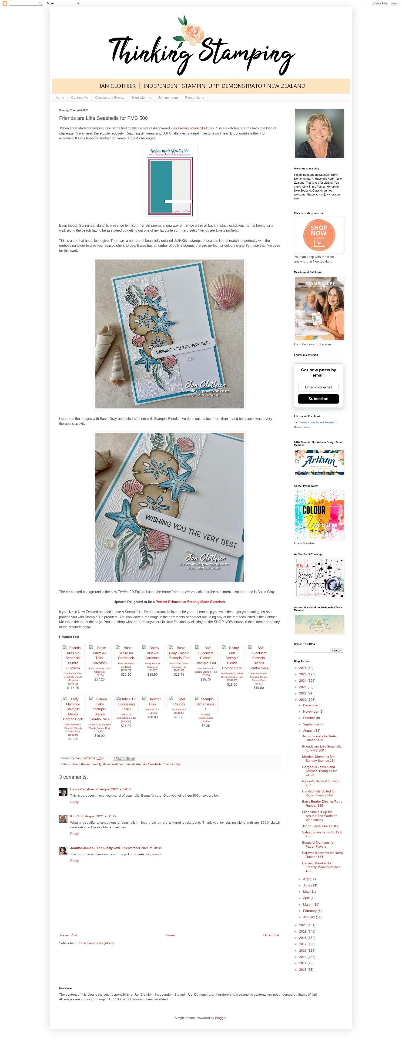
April (307, 898)
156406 (126, 721)
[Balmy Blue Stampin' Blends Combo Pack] (232, 668)
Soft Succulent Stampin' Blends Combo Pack (259, 676)
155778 (205, 675)
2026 (303, 668)
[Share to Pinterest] (133, 758)
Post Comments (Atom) (96, 943)
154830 (232, 680)
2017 (303, 944)
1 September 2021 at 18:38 (141, 848)
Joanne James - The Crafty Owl (95, 848)
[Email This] (115, 758)
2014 (303, 963)
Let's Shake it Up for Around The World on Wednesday (319, 816)
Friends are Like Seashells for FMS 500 (321, 748)
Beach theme (81, 764)
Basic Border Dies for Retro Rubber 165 (322, 803)
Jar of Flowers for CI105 (320, 826)
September (311, 724)
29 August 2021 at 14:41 (114, 789)
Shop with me (141, 97)
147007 (152, 670)
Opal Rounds (179, 709)
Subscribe (318, 399)
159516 (73, 683)
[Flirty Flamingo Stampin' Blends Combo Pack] (73, 719)
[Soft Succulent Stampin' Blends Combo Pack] (258, 668)
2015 (303, 957)
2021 (303, 699)
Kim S (74, 816)
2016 (303, 950)
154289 (179, 713)
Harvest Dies (152, 709)
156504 (152, 713)
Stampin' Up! (172, 764)
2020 (303, 925)
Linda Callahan (82, 789)
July (306, 879)
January (309, 917)
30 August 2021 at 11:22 (99, 816)
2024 (303, 680)
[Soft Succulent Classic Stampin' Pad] (205, 663)
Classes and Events (109, 97)
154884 (73, 735)
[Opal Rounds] (179, 704)
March (308, 904)
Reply (74, 802)
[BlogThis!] (119, 758)
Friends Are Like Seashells (143, 764)
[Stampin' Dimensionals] (205, 709)
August (308, 730)
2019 (303, 931)
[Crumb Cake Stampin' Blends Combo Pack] (99, 719)
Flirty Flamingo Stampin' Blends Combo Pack (73, 728)
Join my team (168, 97)
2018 (303, 938)
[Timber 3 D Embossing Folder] (126, 709)
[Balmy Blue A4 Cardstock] (152, 658)
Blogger (220, 1018)
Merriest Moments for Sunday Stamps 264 (318, 758)
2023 (303, 687)
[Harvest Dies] (152, 704)
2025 (303, 674)
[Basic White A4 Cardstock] (126, 658)
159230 (99, 675)
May (306, 891)
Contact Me (79, 97)
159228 (126, 670)
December (311, 705)
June (307, 885)
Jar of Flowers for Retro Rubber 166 (319, 738)
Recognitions (194, 97)
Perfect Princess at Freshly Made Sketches (190, 602)
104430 (205, 721)
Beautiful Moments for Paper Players (318, 844)
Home (59, 97)
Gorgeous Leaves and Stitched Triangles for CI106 (319, 771)
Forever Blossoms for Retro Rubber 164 (322, 855)
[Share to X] (124, 758)
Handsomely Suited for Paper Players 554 (319, 793)
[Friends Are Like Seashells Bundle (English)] (73, 668)
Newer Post (68, 935)
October (309, 718)
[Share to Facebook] (128, 758)
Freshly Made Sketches (196, 128)
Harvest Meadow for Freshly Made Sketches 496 (321, 867)
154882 (99, 731)
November (311, 711)
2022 (303, 693)
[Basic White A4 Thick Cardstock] (99, 663)
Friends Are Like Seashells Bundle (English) (73, 676)
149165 (179, 670)
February (310, 911)
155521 (259, 683)
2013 (303, 969)
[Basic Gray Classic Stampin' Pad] (179, 658)
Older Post (271, 935)
